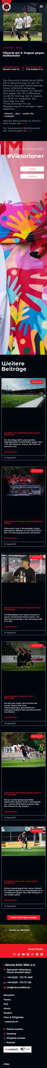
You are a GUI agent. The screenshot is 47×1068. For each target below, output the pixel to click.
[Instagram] (14, 954)
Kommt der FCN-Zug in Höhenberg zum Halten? (23, 522)
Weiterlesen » (11, 452)
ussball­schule (11, 1022)
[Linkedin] (41, 954)
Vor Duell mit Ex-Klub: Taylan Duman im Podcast (22, 609)
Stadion (8, 1013)
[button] (41, 6)
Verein (7, 1008)
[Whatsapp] (32, 954)
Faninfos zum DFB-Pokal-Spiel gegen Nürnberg (22, 434)
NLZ (6, 1004)
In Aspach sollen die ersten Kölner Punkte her (21, 882)
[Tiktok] (18, 954)
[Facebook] (28, 954)
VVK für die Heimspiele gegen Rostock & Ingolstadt (22, 794)
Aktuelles (9, 995)
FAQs (7, 1064)
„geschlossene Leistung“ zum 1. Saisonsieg (19, 697)
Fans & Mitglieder (14, 1017)
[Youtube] (23, 954)
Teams (7, 999)
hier (23, 123)
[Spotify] (37, 954)
